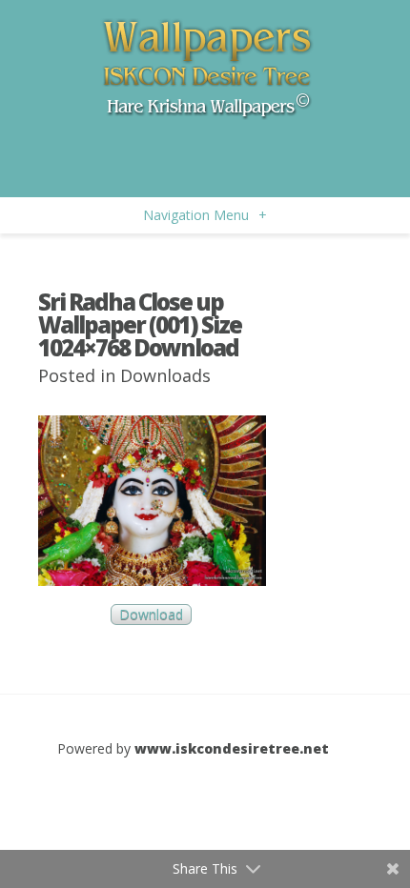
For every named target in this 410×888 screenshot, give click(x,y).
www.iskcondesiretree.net (231, 748)
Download (151, 615)
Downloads (165, 375)
